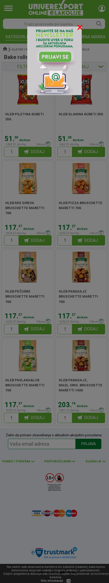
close (80, 28)
